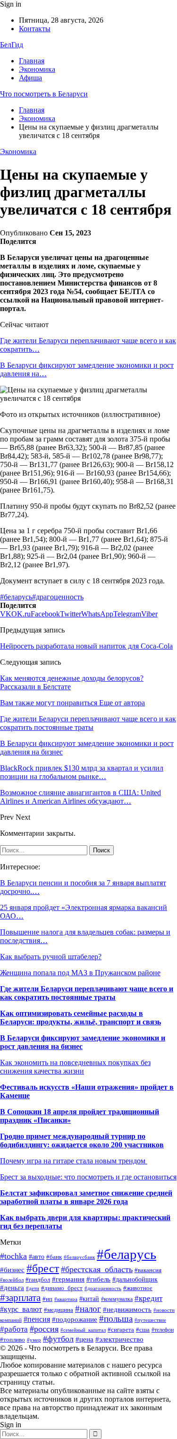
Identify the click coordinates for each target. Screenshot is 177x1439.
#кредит (148, 1298)
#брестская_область (97, 1269)
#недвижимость (127, 1309)
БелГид (11, 45)
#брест (42, 1268)
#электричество (119, 1339)
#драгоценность (58, 597)
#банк (54, 1257)
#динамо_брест (62, 1288)
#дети (32, 1288)
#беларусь (16, 597)
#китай (89, 1298)
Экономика (37, 69)
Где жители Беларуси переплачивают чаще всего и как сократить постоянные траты (86, 993)
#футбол (58, 1339)
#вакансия (148, 1270)
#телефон (163, 1329)
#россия (44, 1329)
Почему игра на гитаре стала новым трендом (73, 1161)
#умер (34, 1340)
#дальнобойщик (135, 1279)
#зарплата (20, 1297)
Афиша (30, 78)
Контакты (35, 29)
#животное (137, 1288)
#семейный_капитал (83, 1330)
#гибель (98, 1279)
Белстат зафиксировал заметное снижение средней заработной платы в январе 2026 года (86, 1197)
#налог (88, 1309)
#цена (84, 1339)
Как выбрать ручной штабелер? (50, 957)
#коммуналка (117, 1299)
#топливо (12, 1339)
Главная (31, 61)
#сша (143, 1329)
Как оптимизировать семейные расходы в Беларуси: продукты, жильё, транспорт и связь (80, 1017)
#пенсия (37, 1319)
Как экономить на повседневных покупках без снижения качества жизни (75, 1066)
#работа (14, 1329)
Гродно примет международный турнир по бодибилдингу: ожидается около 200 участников (82, 1140)
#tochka (13, 1256)
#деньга (12, 1287)
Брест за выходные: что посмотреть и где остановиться (88, 1177)
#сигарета (121, 1329)
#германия (68, 1279)
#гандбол (37, 1279)
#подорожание (74, 1319)
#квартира (65, 1299)
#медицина (58, 1309)
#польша (116, 1319)
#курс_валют (21, 1309)
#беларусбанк (79, 1257)
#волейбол (12, 1280)
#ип (47, 1298)
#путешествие (150, 1320)
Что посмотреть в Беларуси (44, 94)
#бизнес (12, 1270)
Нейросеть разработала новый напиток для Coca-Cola (86, 646)
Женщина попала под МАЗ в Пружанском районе (80, 973)
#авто (36, 1256)
